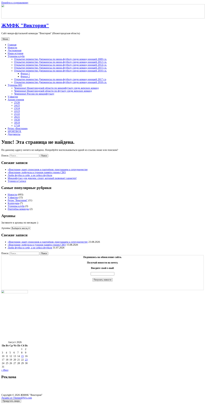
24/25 (17, 105)
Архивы (5, 228)
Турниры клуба (16, 56)
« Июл (4, 370)
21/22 (17, 114)
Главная (12, 44)
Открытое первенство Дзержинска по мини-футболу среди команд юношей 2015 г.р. (60, 67)
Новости (12, 47)
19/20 (17, 119)
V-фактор (13, 96)
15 (22, 356)
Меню (5, 39)
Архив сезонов (16, 99)
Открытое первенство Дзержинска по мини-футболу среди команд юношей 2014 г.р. (60, 65)
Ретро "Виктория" (18, 200)
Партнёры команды (18, 209)
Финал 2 (25, 76)
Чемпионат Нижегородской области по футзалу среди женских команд (53, 91)
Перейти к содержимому (14, 2)
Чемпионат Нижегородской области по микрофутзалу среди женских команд (56, 88)
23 (26, 359)
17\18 (17, 125)
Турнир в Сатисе (17, 181)
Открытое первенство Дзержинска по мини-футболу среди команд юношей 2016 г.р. (60, 70)
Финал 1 (25, 73)
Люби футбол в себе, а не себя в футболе (30, 175)
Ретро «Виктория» (18, 128)
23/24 (17, 108)
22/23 (17, 111)
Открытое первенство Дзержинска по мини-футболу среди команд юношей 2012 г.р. (60, 62)
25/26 (17, 102)
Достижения (14, 50)
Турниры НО (15, 85)
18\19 (17, 122)
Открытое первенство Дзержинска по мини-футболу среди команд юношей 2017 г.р (60, 79)
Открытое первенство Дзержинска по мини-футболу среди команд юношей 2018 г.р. (60, 82)
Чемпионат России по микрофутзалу (34, 93)
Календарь (13, 203)
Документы (14, 134)
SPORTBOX (14, 131)
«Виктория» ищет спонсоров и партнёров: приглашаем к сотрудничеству (48, 169)
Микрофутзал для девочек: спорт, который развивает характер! (42, 178)
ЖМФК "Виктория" (25, 25)
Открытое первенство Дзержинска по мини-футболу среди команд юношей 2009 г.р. (60, 59)
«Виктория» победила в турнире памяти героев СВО (37, 172)
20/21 (17, 117)
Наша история (15, 53)
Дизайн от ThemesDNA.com (16, 397)
